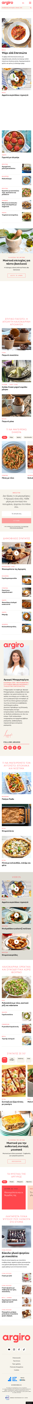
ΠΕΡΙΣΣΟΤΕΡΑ (16, 1161)
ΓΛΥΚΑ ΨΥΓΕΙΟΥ (7, 1273)
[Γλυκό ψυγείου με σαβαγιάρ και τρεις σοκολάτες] (26, 1289)
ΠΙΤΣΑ (4, 860)
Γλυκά (11, 1181)
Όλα (4, 437)
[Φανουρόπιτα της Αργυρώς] (16, 553)
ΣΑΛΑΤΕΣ (4, 1012)
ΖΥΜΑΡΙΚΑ (5, 475)
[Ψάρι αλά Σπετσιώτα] (16, 33)
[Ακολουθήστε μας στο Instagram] (10, 748)
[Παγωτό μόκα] (16, 405)
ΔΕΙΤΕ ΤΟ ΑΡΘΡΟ (16, 275)
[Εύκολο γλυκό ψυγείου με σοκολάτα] (16, 1237)
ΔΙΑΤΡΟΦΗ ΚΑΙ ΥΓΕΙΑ (11, 1189)
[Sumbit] (30, 7)
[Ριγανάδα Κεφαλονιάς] (26, 1028)
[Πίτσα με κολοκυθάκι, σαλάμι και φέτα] (16, 847)
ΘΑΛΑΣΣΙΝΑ (5, 176)
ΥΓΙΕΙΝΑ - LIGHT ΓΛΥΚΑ (10, 384)
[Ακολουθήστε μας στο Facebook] (14, 748)
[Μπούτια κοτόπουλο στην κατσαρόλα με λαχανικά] (26, 204)
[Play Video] (16, 889)
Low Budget (12, 1059)
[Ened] (22, 1380)
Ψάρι (11, 437)
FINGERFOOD (5, 1024)
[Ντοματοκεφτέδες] (16, 942)
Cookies (16, 1370)
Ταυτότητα (16, 1361)
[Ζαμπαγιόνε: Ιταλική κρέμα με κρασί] (26, 1301)
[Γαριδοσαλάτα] (26, 1016)
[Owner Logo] (12, 1379)
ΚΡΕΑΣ (4, 92)
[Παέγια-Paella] (16, 783)
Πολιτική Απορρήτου (16, 1367)
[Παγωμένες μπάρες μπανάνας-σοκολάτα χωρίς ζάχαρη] (26, 1313)
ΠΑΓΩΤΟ (4, 419)
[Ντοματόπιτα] (16, 815)
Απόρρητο (29, 1403)
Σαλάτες (20, 1058)
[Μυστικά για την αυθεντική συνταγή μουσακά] (16, 1123)
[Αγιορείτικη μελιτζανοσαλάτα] (26, 168)
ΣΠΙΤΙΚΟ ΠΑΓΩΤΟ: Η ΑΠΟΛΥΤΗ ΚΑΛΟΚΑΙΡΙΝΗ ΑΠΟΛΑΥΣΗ (16, 322)
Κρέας (19, 437)
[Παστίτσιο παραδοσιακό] (26, 592)
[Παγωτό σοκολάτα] (16, 339)
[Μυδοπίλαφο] (26, 180)
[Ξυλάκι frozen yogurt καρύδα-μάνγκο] (16, 371)
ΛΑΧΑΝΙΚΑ (5, 200)
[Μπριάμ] (26, 616)
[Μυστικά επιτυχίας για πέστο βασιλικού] (16, 240)
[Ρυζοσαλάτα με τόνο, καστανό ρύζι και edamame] (16, 987)
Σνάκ (28, 1058)
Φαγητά (20, 1181)
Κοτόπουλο (28, 437)
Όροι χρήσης (16, 1364)
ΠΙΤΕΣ (4, 828)
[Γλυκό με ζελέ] (26, 1277)
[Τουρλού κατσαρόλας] (26, 216)
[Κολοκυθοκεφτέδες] (26, 628)
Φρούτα (29, 1181)
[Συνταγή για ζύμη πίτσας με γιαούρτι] (14, 1081)
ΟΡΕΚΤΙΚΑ (5, 164)
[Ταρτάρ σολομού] (26, 1040)
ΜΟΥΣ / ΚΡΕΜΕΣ (7, 1297)
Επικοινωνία (16, 1358)
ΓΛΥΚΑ (4, 352)
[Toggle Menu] (30, 3)
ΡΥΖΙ (3, 1000)
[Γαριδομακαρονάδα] (26, 580)
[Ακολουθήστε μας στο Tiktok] (19, 748)
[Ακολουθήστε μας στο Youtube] (5, 748)
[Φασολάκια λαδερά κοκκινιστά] (26, 604)
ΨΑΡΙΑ (4, 50)
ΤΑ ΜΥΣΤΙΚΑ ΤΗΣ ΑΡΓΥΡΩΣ (16, 257)
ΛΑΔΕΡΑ (4, 155)
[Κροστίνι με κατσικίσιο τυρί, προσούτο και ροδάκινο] (26, 192)
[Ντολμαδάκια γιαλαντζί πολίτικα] (16, 915)
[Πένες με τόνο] (14, 457)
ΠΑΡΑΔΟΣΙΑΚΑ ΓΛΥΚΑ (8, 566)
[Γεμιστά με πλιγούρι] (16, 141)
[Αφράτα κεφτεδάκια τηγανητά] (16, 79)
